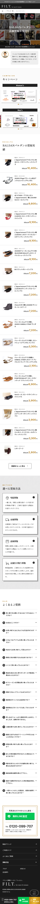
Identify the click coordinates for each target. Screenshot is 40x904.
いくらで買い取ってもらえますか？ (18, 665)
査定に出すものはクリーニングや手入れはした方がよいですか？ (20, 735)
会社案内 (5, 872)
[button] (18, 104)
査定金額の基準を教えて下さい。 (17, 773)
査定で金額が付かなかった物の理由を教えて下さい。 (20, 782)
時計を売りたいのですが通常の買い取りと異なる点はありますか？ (20, 764)
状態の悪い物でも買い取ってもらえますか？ (19, 745)
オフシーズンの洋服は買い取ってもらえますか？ (20, 683)
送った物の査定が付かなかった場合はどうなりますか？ (20, 755)
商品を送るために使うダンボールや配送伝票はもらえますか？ (20, 674)
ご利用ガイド (20, 850)
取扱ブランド (20, 844)
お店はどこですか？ (12, 623)
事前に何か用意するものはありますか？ (19, 657)
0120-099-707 (21, 826)
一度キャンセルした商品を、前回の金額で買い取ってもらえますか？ (20, 791)
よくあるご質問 (20, 856)
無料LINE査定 (20, 816)
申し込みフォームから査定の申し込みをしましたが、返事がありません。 (20, 718)
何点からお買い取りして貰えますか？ (18, 650)
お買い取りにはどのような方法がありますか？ (20, 631)
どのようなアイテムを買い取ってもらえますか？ (20, 641)
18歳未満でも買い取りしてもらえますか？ (20, 727)
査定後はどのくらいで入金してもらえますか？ (20, 708)
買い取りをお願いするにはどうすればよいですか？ (20, 614)
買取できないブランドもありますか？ (18, 692)
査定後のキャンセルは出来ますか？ (18, 700)
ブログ (5, 869)
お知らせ (23, 869)
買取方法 (6, 862)
